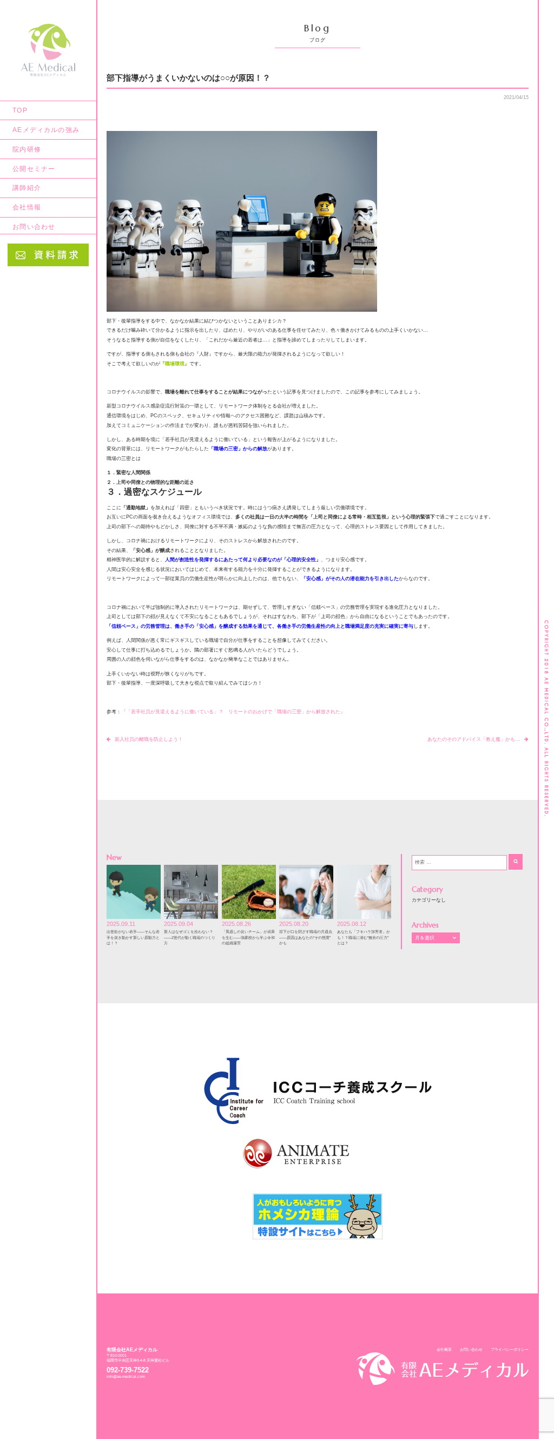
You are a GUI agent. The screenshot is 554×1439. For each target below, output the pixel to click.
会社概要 (444, 1349)
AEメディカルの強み (46, 129)
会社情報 (26, 207)
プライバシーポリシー (510, 1349)
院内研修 (26, 149)
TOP (20, 110)
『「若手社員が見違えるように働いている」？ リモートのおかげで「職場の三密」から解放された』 (233, 711)
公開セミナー (33, 168)
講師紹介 (26, 187)
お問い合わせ (33, 226)
